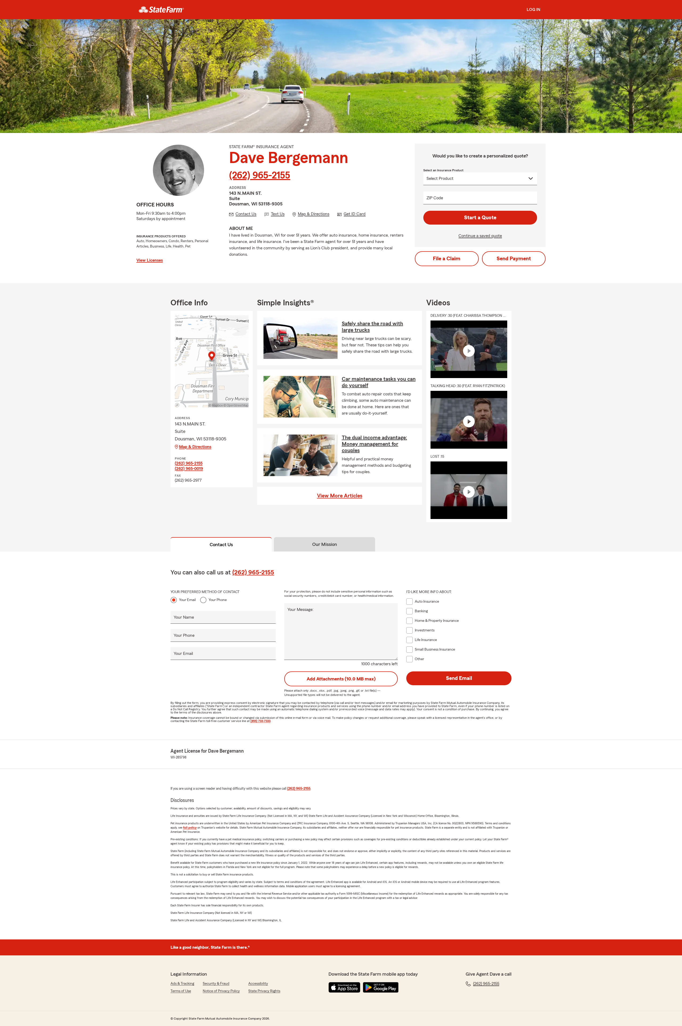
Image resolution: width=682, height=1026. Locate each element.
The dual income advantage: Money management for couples (374, 444)
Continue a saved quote (480, 236)
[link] (161, 9)
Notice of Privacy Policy (221, 991)
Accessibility (258, 984)
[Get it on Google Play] (381, 987)
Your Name (184, 617)
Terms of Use (180, 991)
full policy (190, 827)
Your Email (187, 600)
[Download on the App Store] (344, 987)
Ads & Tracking (182, 984)
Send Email (459, 678)
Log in (533, 9)
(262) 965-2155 (259, 175)
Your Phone (218, 600)
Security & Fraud (216, 984)
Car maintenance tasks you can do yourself (379, 382)
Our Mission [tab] (324, 544)
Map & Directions (195, 447)
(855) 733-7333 (260, 721)
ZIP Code (435, 198)
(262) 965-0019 (189, 469)
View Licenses (149, 260)
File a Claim (446, 258)
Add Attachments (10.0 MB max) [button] (341, 678)
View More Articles (339, 495)
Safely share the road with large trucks (372, 327)
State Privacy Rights (264, 991)
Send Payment (514, 258)
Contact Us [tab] (221, 544)
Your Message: (300, 609)
